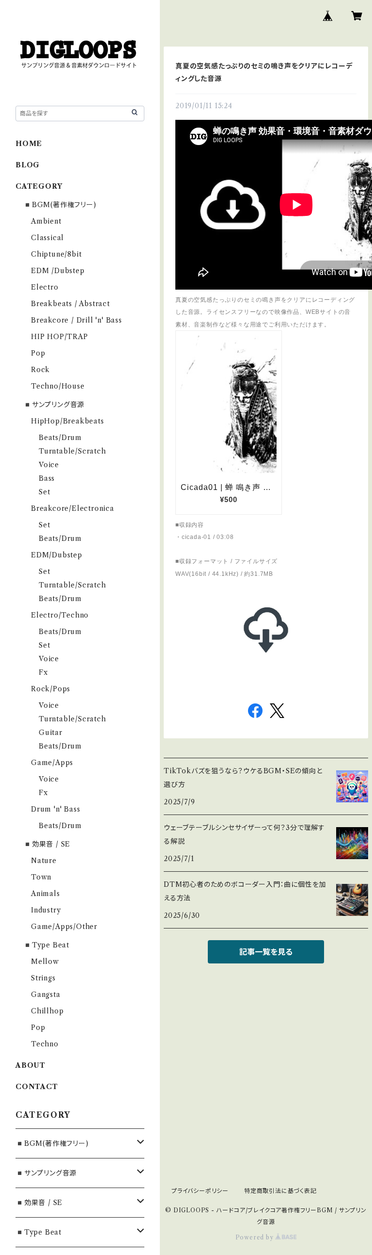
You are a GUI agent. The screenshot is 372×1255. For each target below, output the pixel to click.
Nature (44, 860)
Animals (45, 893)
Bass (47, 478)
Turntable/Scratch (72, 451)
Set (44, 492)
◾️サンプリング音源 (53, 404)
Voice (49, 464)
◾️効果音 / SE (46, 844)
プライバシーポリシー (200, 1190)
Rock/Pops (50, 689)
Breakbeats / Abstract (70, 303)
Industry (46, 910)
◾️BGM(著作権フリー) (59, 204)
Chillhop (47, 1011)
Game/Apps (52, 762)
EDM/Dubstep (56, 555)
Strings (43, 978)
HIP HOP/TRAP (59, 336)
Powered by (255, 1237)
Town (41, 877)
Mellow (45, 961)
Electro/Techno (60, 615)
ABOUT (31, 1065)
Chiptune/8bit (56, 254)
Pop (38, 353)
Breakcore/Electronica (72, 508)
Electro (45, 287)
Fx (43, 672)
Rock (40, 369)
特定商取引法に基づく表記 (280, 1190)
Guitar (50, 732)
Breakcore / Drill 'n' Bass (76, 320)
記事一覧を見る (266, 952)
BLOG (28, 165)
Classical (47, 237)
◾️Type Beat (46, 945)
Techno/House (58, 386)
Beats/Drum (60, 437)
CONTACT (37, 1086)
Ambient (46, 221)
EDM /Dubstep (58, 270)
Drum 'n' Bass (55, 809)
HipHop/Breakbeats (67, 421)
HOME (29, 143)
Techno (45, 1044)
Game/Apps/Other (64, 926)
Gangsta (46, 994)
